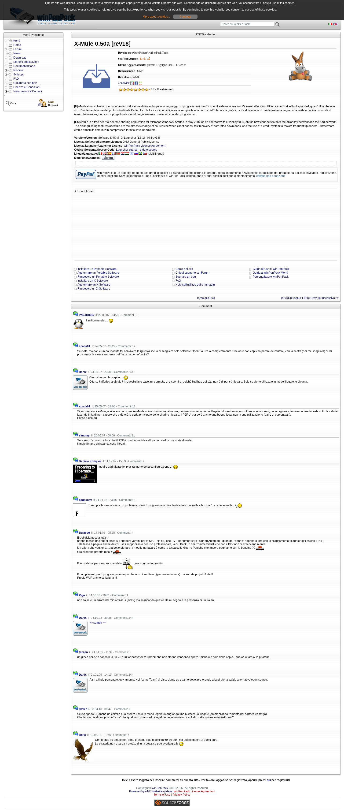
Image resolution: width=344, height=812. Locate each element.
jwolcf (83, 709)
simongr (84, 435)
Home (17, 45)
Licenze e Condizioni (26, 87)
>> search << (97, 622)
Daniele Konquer (90, 461)
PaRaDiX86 (86, 315)
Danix (83, 372)
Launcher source (127, 149)
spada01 (84, 346)
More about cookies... (156, 16)
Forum (17, 49)
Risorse (18, 70)
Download (19, 57)
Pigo (82, 595)
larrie (82, 735)
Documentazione (24, 66)
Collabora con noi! (25, 83)
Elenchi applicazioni (26, 61)
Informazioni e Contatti (27, 91)
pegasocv (85, 500)
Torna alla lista (206, 298)
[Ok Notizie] (141, 83)
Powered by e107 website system (150, 791)
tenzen (83, 652)
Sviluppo (19, 74)
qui (269, 780)
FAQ (16, 78)
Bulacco (84, 532)
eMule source (148, 149)
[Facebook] (136, 83)
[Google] (132, 83)
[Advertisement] (205, 226)
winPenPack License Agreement (144, 145)
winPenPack (160, 788)
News (17, 53)
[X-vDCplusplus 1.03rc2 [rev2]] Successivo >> (310, 298)
